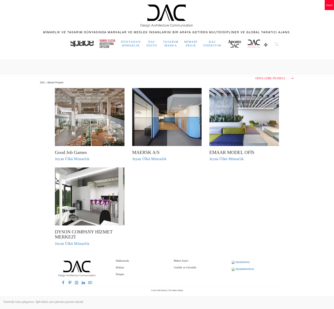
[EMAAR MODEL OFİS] (244, 116)
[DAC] (167, 15)
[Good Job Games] (89, 116)
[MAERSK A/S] (167, 116)
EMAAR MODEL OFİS (231, 152)
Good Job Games (71, 152)
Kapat (329, 5)
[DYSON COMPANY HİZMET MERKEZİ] (89, 196)
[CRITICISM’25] (107, 44)
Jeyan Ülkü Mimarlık (72, 159)
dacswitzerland (244, 269)
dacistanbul (242, 262)
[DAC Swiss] (254, 44)
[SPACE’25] (82, 44)
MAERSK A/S (145, 152)
